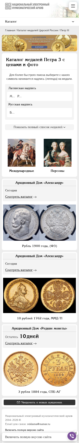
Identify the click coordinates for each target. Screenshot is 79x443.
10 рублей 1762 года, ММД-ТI (39, 318)
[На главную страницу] (27, 6)
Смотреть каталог (19, 196)
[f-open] (71, 436)
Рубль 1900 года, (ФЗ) (39, 246)
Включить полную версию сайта (24, 429)
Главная (10, 30)
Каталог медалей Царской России (37, 30)
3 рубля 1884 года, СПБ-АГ (39, 392)
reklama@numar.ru (38, 424)
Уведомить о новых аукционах (41, 402)
